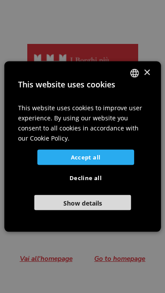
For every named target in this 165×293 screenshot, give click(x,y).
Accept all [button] (86, 157)
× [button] (146, 72)
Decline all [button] (86, 178)
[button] (82, 202)
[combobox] (134, 73)
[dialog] (82, 146)
